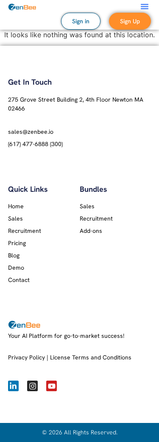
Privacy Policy (26, 357)
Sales (15, 218)
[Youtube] (51, 386)
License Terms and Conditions (90, 357)
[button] (144, 6)
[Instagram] (32, 386)
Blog (14, 255)
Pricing (17, 243)
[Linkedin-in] (13, 386)
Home (16, 206)
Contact (19, 280)
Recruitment (24, 231)
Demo (16, 267)
